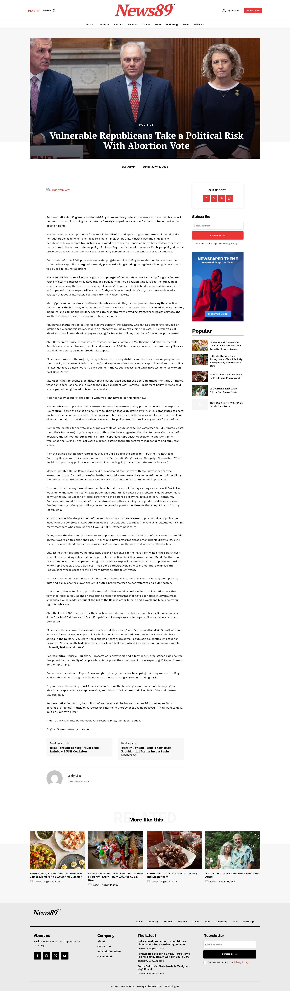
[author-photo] (32, 881)
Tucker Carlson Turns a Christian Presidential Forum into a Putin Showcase (146, 751)
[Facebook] (206, 198)
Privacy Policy (230, 243)
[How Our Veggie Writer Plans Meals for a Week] (200, 404)
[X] (214, 198)
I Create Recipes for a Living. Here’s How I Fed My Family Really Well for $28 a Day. (226, 360)
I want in (215, 235)
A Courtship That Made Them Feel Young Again (223, 390)
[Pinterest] (221, 198)
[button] (50, 10)
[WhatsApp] (229, 198)
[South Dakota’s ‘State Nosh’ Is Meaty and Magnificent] (200, 376)
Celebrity (142, 948)
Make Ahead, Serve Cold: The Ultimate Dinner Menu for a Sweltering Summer (225, 345)
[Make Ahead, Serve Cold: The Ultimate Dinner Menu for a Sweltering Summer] (200, 345)
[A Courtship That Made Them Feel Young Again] (200, 390)
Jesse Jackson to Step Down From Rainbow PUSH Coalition (75, 749)
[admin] (54, 778)
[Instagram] (46, 956)
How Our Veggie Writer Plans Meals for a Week (227, 404)
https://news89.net (79, 781)
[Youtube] (64, 956)
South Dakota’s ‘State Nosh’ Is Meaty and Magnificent (226, 376)
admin (131, 166)
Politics (146, 124)
